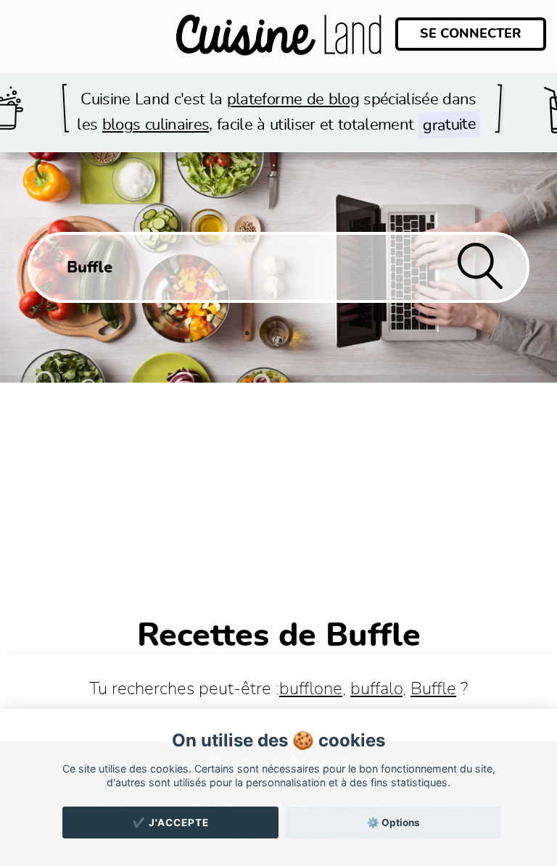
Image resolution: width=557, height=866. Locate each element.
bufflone (310, 689)
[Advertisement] (278, 491)
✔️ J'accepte (171, 822)
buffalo (376, 689)
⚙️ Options (393, 822)
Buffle (433, 689)
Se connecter (470, 34)
